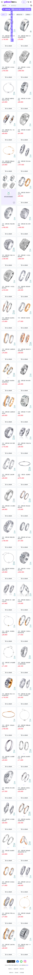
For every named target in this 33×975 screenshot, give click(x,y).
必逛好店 (11, 28)
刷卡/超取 (12, 31)
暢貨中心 (11, 16)
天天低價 (11, 22)
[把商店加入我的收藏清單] (14, 203)
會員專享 (11, 34)
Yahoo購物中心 (10, 2)
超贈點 (28, 9)
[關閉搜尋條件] (9, 5)
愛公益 (11, 37)
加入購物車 (9, 46)
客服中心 (10, 969)
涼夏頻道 (11, 25)
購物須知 (22, 969)
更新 (27, 965)
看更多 (11, 40)
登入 (24, 2)
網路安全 (11, 972)
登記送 (11, 13)
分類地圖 (22, 972)
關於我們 (16, 969)
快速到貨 (11, 19)
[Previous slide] (2, 307)
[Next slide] (15, 307)
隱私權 (16, 972)
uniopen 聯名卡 (18, 9)
